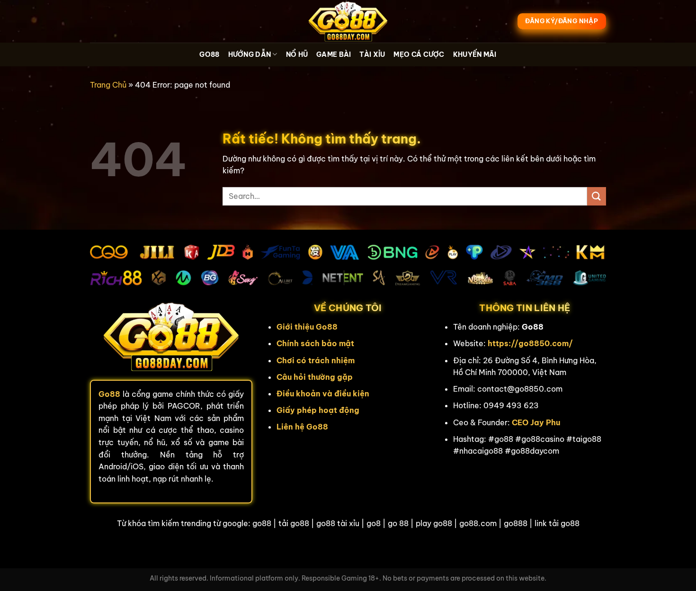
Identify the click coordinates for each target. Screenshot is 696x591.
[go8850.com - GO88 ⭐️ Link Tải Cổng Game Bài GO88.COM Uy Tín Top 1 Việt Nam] (348, 21)
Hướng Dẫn (249, 54)
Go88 (209, 54)
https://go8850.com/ (530, 343)
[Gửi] (596, 196)
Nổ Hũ (297, 54)
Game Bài (333, 54)
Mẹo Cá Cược (418, 54)
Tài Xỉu (372, 54)
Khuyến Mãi (475, 54)
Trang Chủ (108, 85)
